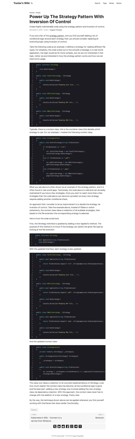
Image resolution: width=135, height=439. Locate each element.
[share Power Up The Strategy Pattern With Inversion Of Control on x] (54, 426)
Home (32, 13)
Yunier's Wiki (22, 3)
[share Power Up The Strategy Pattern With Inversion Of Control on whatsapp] (71, 426)
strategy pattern (56, 36)
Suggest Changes (56, 30)
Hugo (74, 436)
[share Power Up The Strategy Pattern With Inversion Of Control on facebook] (67, 426)
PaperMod (80, 436)
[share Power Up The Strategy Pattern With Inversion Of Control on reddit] (63, 426)
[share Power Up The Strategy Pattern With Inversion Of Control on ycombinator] (80, 426)
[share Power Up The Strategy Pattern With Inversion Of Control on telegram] (76, 426)
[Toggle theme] (32, 3)
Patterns (34, 410)
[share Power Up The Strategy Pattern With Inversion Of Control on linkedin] (59, 426)
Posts (38, 13)
